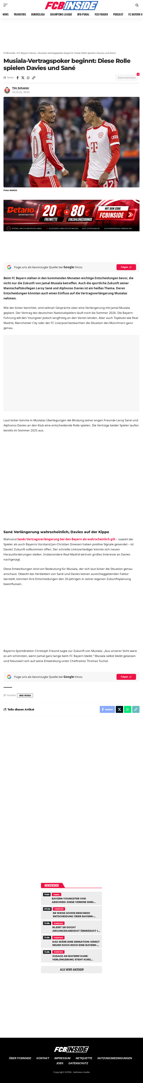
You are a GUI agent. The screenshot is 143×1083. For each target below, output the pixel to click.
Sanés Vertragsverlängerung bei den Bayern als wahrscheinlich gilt (66, 539)
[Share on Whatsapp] (28, 77)
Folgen (124, 267)
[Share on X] (22, 77)
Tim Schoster (20, 88)
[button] (6, 5)
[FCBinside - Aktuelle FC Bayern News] (71, 5)
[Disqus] (71, 765)
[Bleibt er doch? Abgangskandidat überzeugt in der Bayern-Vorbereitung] (71, 926)
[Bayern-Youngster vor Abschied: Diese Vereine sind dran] (71, 898)
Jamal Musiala (25, 695)
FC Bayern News (26, 53)
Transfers (56, 895)
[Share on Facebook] (17, 77)
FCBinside (9, 53)
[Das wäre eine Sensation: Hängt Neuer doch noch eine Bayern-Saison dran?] (71, 941)
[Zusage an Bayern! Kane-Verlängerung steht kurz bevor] (71, 955)
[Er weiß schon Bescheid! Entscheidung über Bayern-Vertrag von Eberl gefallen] (71, 912)
